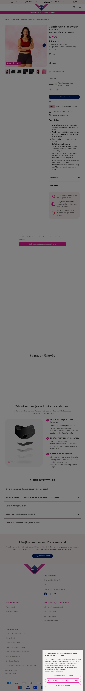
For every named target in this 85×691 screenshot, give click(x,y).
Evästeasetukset (63, 685)
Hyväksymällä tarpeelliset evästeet (63, 680)
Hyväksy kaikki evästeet (63, 676)
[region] (62, 670)
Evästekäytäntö (58, 672)
